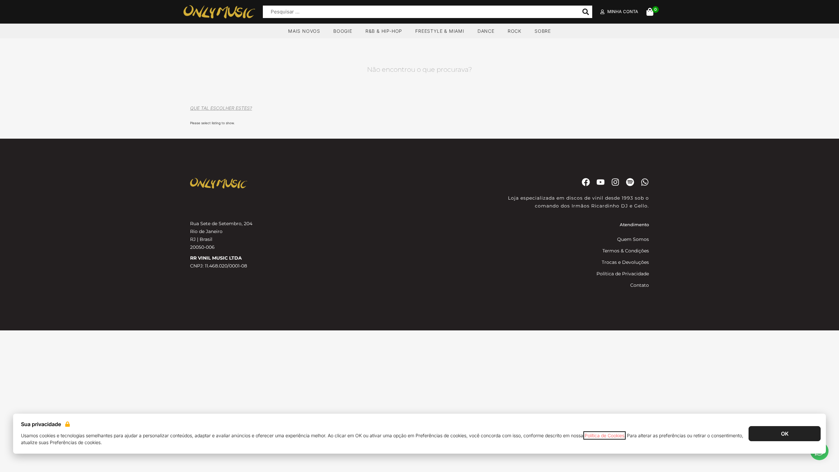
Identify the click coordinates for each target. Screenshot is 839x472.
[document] (419, 236)
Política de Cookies (604, 435)
